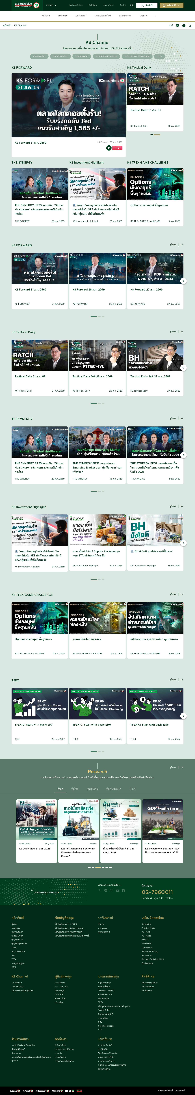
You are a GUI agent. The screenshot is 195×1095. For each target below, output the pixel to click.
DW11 (14, 947)
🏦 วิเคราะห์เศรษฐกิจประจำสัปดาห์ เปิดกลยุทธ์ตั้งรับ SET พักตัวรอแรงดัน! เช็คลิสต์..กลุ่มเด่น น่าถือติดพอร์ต (96, 209)
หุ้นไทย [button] (75, 789)
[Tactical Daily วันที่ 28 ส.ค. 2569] (157, 134)
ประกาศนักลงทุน (108, 977)
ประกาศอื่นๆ (103, 1018)
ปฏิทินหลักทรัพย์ (104, 982)
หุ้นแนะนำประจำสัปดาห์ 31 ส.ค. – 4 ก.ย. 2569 (77, 850)
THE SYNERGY (82, 56)
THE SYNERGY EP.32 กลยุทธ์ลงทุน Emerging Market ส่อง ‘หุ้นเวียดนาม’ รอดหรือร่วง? (97, 468)
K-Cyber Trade (148, 928)
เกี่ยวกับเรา (105, 1039)
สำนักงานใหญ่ (60, 1045)
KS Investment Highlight (106, 56)
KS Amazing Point (150, 982)
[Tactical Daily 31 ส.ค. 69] (151, 134)
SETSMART (147, 943)
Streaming (146, 924)
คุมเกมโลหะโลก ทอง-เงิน (87, 639)
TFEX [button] (132, 789)
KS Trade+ (146, 936)
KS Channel (20, 25)
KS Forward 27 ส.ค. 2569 (146, 290)
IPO (100, 1030)
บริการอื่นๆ (59, 1002)
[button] (131, 5)
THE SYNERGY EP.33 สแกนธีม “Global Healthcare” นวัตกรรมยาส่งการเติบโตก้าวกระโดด (39, 209)
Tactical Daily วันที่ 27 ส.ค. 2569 (150, 376)
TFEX (159, 56)
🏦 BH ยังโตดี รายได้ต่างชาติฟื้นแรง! (151, 551)
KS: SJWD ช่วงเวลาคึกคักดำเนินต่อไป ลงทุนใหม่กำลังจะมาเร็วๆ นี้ (162, 850)
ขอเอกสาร (59, 994)
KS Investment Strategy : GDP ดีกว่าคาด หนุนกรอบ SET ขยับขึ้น (120, 850)
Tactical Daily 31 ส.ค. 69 (30, 376)
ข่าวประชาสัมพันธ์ (76, 5)
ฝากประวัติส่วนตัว (18, 1049)
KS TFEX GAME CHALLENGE (137, 56)
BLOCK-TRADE (18, 951)
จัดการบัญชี (59, 990)
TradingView (147, 963)
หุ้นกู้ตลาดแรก (17, 939)
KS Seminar (147, 990)
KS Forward (17, 982)
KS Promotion (148, 986)
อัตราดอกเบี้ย (103, 998)
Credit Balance (105, 994)
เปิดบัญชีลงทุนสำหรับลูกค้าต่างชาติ (68, 932)
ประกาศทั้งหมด (104, 986)
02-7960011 (157, 892)
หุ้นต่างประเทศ (17, 932)
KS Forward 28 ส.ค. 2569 (89, 290)
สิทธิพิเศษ (93, 5)
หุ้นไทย (14, 924)
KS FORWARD (39, 56)
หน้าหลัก (7, 25)
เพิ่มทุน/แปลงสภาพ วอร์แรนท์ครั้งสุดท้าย (114, 1006)
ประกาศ (143, 15)
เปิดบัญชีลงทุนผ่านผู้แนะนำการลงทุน (69, 928)
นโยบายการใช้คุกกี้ (165, 1090)
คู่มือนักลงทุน (125, 15)
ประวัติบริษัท (103, 1049)
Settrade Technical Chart (153, 959)
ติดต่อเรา (123, 5)
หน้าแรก (46, 15)
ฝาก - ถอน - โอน (61, 986)
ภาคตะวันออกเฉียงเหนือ (64, 1061)
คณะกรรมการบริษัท (106, 1057)
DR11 (14, 967)
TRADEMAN (147, 947)
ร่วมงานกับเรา (108, 5)
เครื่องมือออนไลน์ (103, 15)
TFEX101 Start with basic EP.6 (92, 725)
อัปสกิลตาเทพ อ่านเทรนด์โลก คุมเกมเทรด (154, 639)
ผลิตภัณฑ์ (62, 15)
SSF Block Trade (105, 1026)
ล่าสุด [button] (60, 789)
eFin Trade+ (147, 955)
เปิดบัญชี (149, 5)
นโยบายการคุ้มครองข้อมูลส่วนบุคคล (112, 1065)
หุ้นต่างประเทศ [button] (114, 789)
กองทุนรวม (16, 928)
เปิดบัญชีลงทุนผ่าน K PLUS (66, 924)
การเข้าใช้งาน (60, 982)
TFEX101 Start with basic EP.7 (34, 725)
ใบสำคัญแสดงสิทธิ (105, 1014)
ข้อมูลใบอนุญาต (104, 1069)
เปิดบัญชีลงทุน (64, 918)
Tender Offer (104, 1010)
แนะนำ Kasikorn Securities (23, 1045)
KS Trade (146, 932)
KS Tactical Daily (60, 56)
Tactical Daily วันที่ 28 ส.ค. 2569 (150, 110)
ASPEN (145, 939)
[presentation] (11, 281)
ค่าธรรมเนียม (60, 998)
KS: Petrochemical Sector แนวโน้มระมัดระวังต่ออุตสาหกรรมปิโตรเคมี (36, 852)
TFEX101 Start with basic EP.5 (149, 725)
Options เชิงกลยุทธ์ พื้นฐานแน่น (149, 205)
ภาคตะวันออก (60, 1057)
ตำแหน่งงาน (16, 1053)
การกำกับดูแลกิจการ (106, 1061)
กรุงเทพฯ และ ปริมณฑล (64, 1049)
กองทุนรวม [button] (92, 789)
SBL (13, 955)
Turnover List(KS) (106, 990)
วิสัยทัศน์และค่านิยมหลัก (107, 1053)
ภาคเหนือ (58, 1053)
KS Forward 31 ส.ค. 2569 (30, 143)
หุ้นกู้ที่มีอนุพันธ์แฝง (19, 943)
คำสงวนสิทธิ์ (180, 1090)
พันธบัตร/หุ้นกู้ (17, 936)
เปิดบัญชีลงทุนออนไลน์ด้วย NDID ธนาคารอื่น (72, 936)
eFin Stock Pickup (150, 951)
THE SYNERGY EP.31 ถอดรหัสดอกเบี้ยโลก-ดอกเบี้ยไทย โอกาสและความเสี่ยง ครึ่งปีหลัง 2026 (154, 468)
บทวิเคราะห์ (81, 15)
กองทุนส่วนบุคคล (18, 963)
